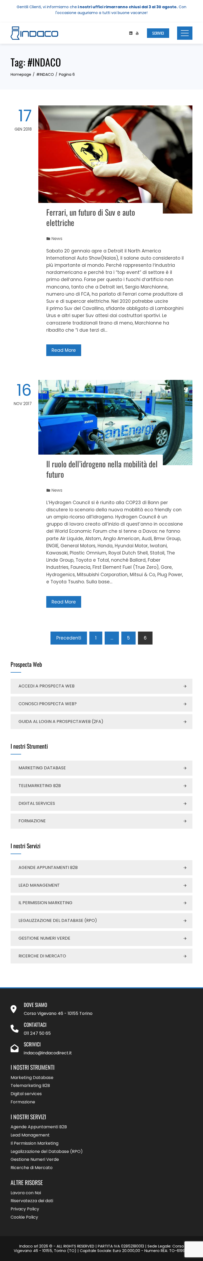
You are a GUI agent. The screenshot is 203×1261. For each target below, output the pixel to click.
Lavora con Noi (26, 1193)
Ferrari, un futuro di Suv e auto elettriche (90, 217)
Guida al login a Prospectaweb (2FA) (61, 721)
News (57, 238)
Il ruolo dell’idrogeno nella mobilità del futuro (102, 469)
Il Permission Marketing (45, 903)
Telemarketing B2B (40, 786)
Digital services (37, 803)
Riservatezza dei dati (32, 1201)
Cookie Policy (24, 1217)
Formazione (32, 821)
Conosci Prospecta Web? (48, 704)
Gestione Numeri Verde (44, 938)
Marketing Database (42, 768)
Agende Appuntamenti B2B (48, 867)
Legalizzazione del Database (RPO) (58, 920)
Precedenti (68, 638)
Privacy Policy (25, 1209)
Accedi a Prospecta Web (47, 686)
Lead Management (39, 885)
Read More (64, 350)
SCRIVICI (158, 33)
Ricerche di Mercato (42, 956)
